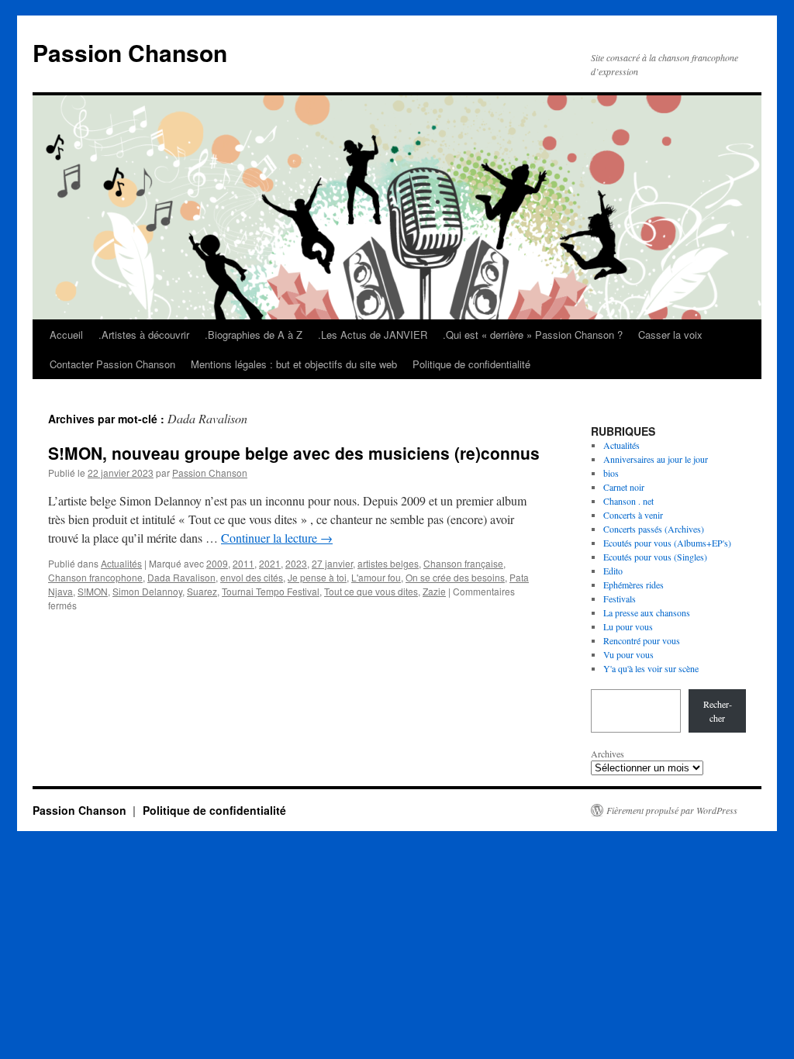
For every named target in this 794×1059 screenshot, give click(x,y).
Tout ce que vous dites (371, 591)
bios (611, 473)
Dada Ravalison (181, 577)
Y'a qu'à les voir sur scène (651, 668)
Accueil (66, 334)
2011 (243, 563)
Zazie (434, 591)
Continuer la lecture (277, 538)
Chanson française (463, 563)
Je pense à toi (317, 577)
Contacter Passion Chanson (112, 364)
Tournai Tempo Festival (270, 591)
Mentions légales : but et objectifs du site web (294, 364)
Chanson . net (628, 501)
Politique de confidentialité (471, 364)
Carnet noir (623, 487)
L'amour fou (376, 577)
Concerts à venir (633, 515)
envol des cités (251, 577)
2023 (296, 563)
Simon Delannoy (147, 591)
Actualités (121, 563)
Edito (613, 570)
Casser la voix (670, 334)
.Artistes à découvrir (143, 334)
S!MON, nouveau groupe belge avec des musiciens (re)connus (294, 452)
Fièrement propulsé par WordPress (671, 810)
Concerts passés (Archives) (653, 529)
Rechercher (717, 711)
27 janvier (332, 563)
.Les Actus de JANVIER (372, 334)
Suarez (202, 591)
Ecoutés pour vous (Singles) (655, 556)
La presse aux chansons (646, 612)
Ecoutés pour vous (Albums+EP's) (667, 542)
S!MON (93, 591)
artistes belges (388, 563)
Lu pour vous (628, 626)
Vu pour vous (628, 654)
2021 (270, 563)
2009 (217, 563)
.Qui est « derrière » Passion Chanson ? (533, 334)
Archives (607, 753)
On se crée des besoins (455, 577)
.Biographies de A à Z (253, 334)
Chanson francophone (95, 577)
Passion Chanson (130, 52)
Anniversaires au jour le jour (655, 459)
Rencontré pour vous (641, 640)
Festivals (619, 598)
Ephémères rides (633, 584)
